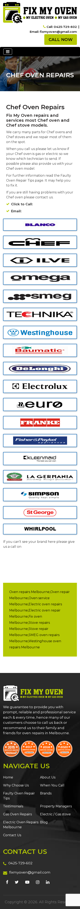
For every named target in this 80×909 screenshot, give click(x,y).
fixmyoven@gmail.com (29, 872)
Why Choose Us (16, 785)
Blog (44, 822)
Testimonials (13, 806)
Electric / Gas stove (55, 814)
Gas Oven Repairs (17, 814)
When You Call (52, 785)
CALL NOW (61, 39)
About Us (47, 777)
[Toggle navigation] (7, 52)
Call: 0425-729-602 (62, 27)
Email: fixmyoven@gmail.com (53, 32)
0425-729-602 (20, 863)
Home (8, 777)
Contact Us (12, 835)
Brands (45, 793)
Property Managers (56, 806)
